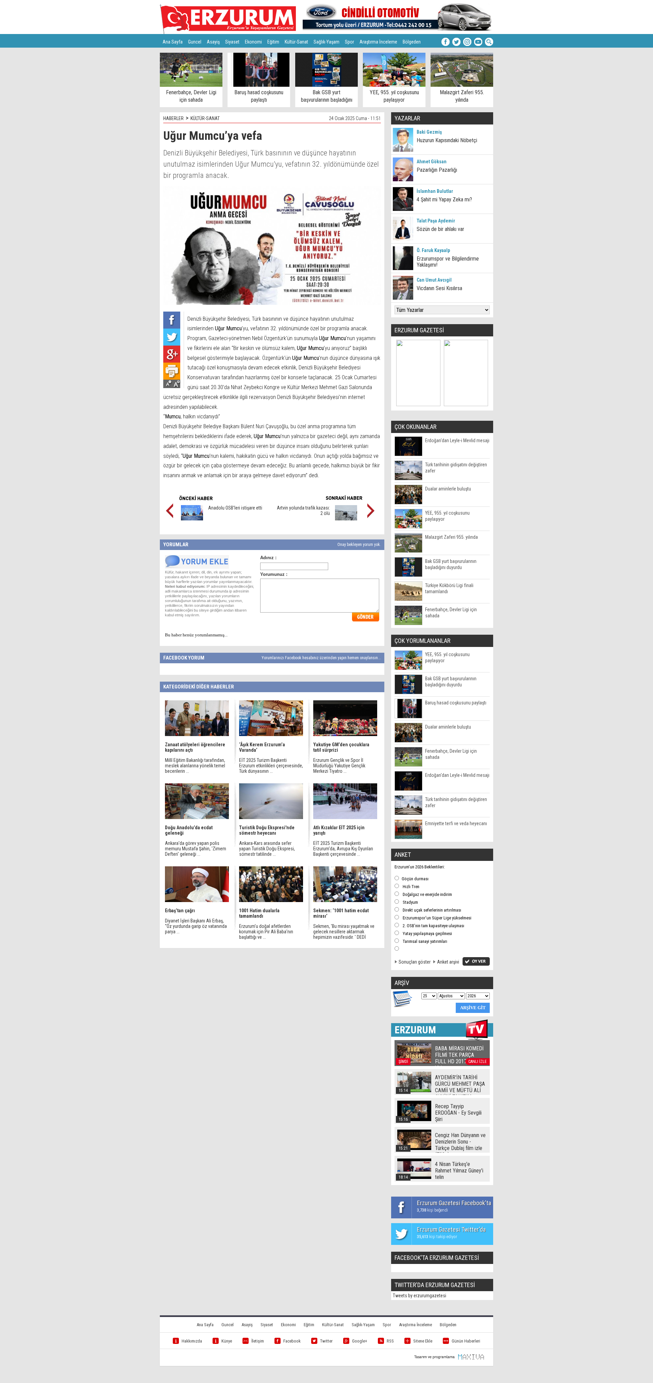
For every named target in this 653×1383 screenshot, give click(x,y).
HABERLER (173, 118)
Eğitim (273, 42)
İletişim (257, 1341)
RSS (390, 1341)
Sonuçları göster (415, 962)
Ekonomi (253, 42)
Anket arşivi (448, 962)
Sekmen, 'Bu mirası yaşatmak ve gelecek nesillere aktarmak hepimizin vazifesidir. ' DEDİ (343, 931)
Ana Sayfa (173, 42)
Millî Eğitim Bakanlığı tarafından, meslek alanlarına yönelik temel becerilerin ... (195, 765)
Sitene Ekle (422, 1341)
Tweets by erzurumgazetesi (419, 1295)
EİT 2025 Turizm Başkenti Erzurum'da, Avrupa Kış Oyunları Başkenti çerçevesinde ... (343, 848)
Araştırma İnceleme (378, 42)
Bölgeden (412, 42)
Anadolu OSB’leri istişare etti (235, 508)
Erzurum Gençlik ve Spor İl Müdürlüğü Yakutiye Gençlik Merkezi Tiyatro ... (339, 765)
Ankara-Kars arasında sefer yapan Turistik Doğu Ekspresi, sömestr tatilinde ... (267, 848)
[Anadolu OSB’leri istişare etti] (192, 518)
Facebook (292, 1341)
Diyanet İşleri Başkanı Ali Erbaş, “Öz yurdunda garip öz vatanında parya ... (196, 926)
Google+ (359, 1341)
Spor (349, 42)
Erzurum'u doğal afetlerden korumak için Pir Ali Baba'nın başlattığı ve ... (266, 931)
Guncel (194, 42)
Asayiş (213, 42)
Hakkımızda (192, 1341)
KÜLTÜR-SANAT (205, 118)
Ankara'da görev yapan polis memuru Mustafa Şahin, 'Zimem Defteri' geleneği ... (195, 848)
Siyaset (232, 42)
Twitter (326, 1341)
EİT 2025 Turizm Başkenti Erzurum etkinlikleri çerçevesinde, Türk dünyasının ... (271, 765)
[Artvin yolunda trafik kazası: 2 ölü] (346, 518)
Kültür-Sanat (296, 42)
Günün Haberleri (466, 1341)
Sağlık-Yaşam (326, 42)
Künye (226, 1341)
